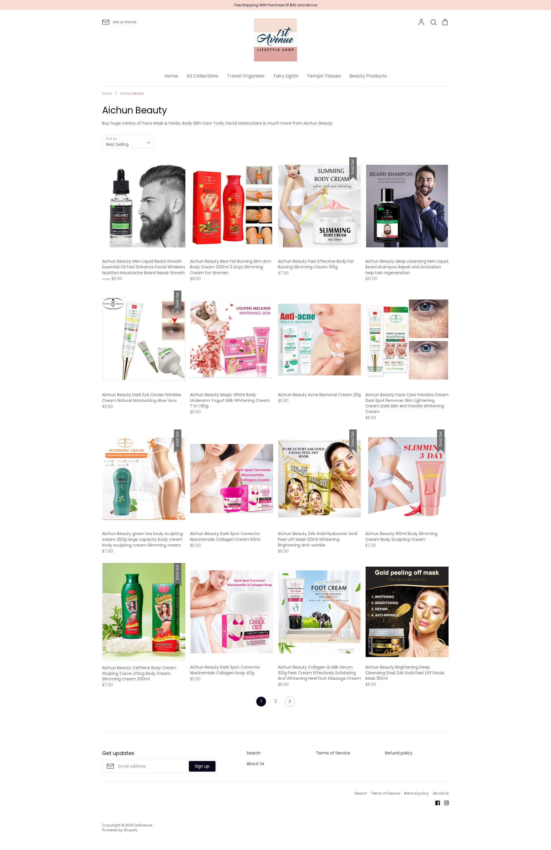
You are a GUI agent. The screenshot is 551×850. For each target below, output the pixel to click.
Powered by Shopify (119, 830)
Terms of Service (333, 753)
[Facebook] (435, 803)
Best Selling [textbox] (117, 144)
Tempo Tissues (324, 76)
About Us (255, 763)
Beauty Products (368, 76)
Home (171, 76)
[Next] (290, 703)
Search (254, 753)
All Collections (202, 76)
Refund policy (398, 753)
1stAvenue (143, 825)
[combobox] (128, 141)
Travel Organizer (246, 76)
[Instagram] (444, 803)
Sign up (202, 766)
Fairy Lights (285, 76)
